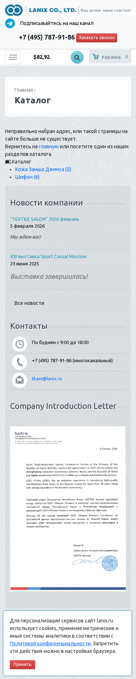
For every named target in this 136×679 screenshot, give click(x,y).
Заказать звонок (97, 37)
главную (49, 146)
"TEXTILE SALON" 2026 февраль (44, 218)
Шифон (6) (27, 177)
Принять (22, 664)
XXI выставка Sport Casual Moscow (48, 256)
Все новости (29, 303)
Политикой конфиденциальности (50, 643)
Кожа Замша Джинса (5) (43, 169)
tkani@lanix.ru (47, 378)
